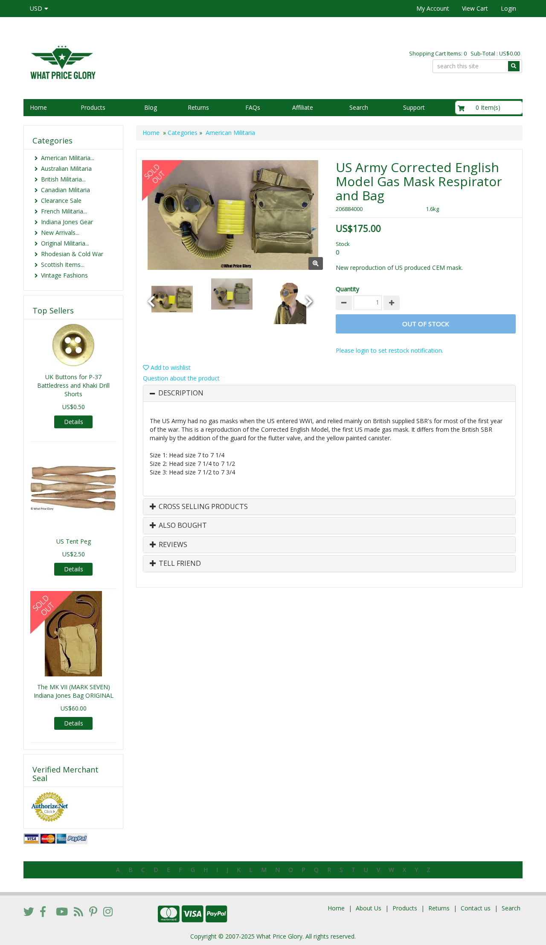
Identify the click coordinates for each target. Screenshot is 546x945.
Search (358, 107)
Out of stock (425, 323)
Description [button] (180, 393)
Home (38, 107)
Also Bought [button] (182, 526)
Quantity (347, 289)
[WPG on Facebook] (43, 911)
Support (414, 107)
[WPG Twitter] (28, 911)
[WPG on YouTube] (62, 911)
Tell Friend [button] (179, 564)
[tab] (329, 393)
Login (508, 8)
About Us (368, 908)
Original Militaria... (65, 243)
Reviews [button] (172, 545)
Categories (182, 133)
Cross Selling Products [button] (202, 507)
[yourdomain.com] (144, 61)
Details (73, 422)
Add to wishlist (170, 367)
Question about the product (181, 378)
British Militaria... (63, 179)
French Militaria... (64, 211)
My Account (432, 8)
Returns (198, 107)
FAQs (252, 107)
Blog (150, 107)
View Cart (475, 8)
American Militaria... (67, 158)
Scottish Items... (62, 264)
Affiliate (302, 107)
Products (93, 107)
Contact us (476, 908)
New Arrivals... (60, 232)
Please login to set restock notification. (389, 350)
